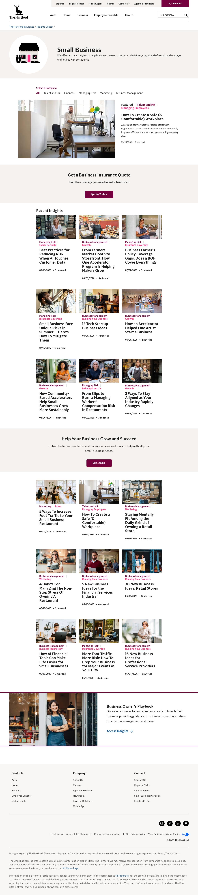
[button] (53, 17)
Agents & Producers (144, 4)
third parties (122, 876)
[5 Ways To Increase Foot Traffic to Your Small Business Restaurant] (56, 492)
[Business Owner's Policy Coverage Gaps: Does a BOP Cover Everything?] (142, 227)
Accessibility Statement (78, 834)
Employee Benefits (22, 796)
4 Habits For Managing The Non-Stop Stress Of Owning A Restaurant (55, 592)
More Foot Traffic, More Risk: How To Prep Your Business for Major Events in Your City (98, 662)
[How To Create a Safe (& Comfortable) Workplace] (99, 492)
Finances (69, 93)
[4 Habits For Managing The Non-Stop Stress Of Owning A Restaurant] (56, 561)
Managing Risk (87, 93)
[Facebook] (170, 825)
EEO (125, 834)
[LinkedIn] (178, 825)
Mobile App (79, 806)
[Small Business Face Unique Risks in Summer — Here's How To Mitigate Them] (56, 301)
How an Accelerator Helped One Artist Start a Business (141, 328)
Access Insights (117, 731)
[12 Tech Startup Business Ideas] (99, 301)
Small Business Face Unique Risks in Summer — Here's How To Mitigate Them (56, 332)
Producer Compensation (107, 834)
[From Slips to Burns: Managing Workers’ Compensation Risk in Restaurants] (99, 371)
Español (60, 4)
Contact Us (124, 4)
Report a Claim (142, 785)
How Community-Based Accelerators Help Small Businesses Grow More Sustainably (55, 402)
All (38, 93)
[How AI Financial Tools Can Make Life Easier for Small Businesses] (56, 631)
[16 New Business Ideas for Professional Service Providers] (142, 631)
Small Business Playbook (147, 796)
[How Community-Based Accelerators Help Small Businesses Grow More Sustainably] (56, 371)
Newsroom (79, 796)
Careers (77, 785)
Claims (110, 4)
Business (16, 790)
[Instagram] (162, 825)
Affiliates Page (70, 868)
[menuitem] (56, 17)
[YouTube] (186, 825)
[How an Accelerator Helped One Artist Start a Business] (142, 301)
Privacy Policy (138, 834)
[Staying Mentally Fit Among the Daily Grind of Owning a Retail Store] (142, 492)
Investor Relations (82, 801)
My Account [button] (175, 3)
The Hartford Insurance (21, 27)
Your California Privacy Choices (164, 834)
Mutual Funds (19, 801)
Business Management (129, 93)
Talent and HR (52, 93)
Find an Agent (141, 790)
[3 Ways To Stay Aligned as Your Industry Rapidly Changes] (142, 371)
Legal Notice (56, 834)
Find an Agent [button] (95, 4)
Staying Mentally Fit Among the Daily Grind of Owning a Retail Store (139, 523)
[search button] (186, 15)
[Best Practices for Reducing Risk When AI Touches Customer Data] (56, 227)
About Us (78, 780)
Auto (14, 780)
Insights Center (76, 4)
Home (15, 785)
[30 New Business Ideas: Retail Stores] (142, 561)
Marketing (106, 93)
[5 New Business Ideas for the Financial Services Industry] (99, 561)
